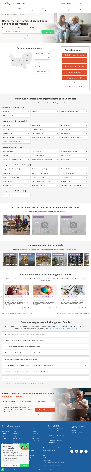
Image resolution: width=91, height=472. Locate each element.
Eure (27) (37, 58)
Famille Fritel (9, 220)
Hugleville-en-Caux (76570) (11, 177)
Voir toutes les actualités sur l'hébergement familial (72, 313)
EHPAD (45, 453)
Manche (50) (38, 62)
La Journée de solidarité (39, 300)
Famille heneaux (39, 220)
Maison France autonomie (49, 450)
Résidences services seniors (50, 458)
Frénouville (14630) (37, 129)
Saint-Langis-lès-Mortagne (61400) (42, 159)
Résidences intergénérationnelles (51, 465)
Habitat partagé (32, 10)
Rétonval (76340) (66, 181)
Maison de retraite (9, 10)
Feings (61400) (36, 151)
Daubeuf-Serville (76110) (39, 169)
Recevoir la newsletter (45, 410)
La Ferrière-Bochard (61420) (69, 151)
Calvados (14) (39, 53)
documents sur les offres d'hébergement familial (63, 328)
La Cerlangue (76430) (38, 177)
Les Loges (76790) (66, 177)
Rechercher (48, 32)
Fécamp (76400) (7, 173)
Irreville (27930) (36, 111)
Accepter (25, 465)
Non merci (6, 465)
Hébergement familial (70, 10)
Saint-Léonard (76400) (38, 185)
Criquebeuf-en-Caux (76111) (11, 169)
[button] (2, 469)
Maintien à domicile (45, 10)
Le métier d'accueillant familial (13, 300)
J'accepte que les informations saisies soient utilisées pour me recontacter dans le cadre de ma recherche (18, 409)
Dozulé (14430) (36, 125)
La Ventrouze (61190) (38, 155)
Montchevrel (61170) (67, 155)
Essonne (59, 264)
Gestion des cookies (6, 469)
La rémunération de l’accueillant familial (72, 300)
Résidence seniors (21, 10)
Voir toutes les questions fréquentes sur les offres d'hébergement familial (23, 384)
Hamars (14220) (8, 133)
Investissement (59, 10)
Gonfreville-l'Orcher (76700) (40, 173)
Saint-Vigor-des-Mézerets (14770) (71, 137)
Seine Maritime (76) (40, 71)
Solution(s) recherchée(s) (9, 401)
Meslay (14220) (65, 133)
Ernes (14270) (7, 129)
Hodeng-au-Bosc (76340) (68, 173)
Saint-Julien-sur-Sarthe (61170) (12, 159)
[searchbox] (21, 32)
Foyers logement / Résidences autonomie (53, 462)
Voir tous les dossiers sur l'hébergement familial (16, 313)
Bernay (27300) (7, 111)
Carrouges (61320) (8, 151)
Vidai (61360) (65, 159)
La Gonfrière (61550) (9, 155)
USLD (44, 455)
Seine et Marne (11, 264)
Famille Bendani (67, 220)
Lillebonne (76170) (8, 181)
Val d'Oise (76, 264)
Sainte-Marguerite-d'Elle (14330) (12, 142)
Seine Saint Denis (43, 264)
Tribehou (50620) (8, 195)
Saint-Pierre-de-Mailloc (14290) (41, 137)
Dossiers (82, 10)
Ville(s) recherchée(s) (26, 401)
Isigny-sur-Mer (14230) (38, 133)
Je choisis (15, 465)
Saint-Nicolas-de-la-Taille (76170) (71, 185)
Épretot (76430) (65, 169)
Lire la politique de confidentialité (9, 460)
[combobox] (21, 32)
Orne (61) (37, 67)
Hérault (27, 264)
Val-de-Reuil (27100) (9, 116)
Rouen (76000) (7, 185)
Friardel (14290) (65, 129)
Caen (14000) (7, 125)
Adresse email (42, 401)
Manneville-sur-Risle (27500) (69, 111)
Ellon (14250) (65, 125)
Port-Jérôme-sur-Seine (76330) (41, 181)
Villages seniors (47, 460)
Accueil (4, 14)
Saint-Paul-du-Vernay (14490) (12, 137)
